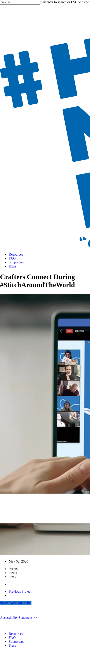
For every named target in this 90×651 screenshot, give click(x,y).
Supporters (16, 262)
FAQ (12, 258)
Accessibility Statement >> (18, 617)
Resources (16, 254)
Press (12, 266)
